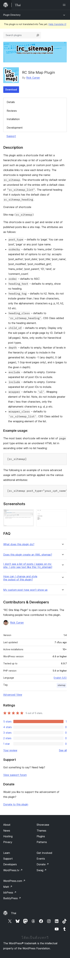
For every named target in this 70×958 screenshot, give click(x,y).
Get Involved (44, 852)
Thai (13, 913)
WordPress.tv (13, 870)
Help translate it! (57, 24)
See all (63, 750)
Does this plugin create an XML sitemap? (27, 554)
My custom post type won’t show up (25, 589)
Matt (7, 886)
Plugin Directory (12, 14)
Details (11, 102)
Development (15, 127)
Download (11, 89)
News (6, 830)
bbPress (9, 892)
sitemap (61, 685)
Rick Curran (33, 77)
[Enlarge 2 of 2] (62, 513)
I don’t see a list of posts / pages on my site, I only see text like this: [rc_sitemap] (27, 565)
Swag (42, 870)
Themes (41, 830)
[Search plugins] (38, 35)
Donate (43, 864)
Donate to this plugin (15, 804)
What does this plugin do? (18, 544)
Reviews (12, 110)
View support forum (15, 775)
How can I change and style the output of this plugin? (20, 578)
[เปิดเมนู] (65, 5)
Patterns (42, 842)
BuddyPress (12, 898)
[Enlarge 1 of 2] (29, 513)
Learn (6, 852)
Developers (10, 864)
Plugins (41, 836)
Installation (13, 119)
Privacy (7, 842)
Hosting (8, 836)
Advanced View (12, 694)
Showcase (43, 824)
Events (41, 858)
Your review (10, 750)
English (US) (60, 677)
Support (11, 136)
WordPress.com (14, 880)
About (6, 824)
